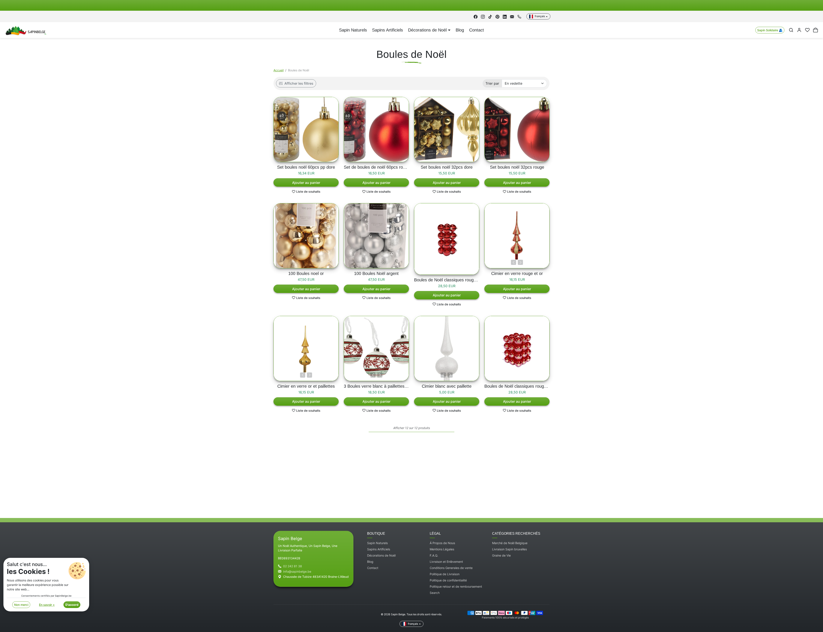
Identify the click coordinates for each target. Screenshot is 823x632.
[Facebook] (475, 16)
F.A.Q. (434, 555)
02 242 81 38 (292, 566)
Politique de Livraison (445, 574)
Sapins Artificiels (387, 30)
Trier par (492, 83)
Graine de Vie (501, 555)
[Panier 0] (815, 30)
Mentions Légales (442, 549)
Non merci (21, 604)
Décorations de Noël (381, 555)
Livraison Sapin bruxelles (509, 549)
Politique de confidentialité (448, 580)
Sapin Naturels (353, 30)
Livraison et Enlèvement (446, 561)
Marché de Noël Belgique (509, 543)
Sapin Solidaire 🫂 (769, 30)
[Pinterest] (497, 16)
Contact (476, 30)
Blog (460, 30)
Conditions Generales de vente (451, 568)
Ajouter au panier (306, 182)
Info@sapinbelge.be (297, 571)
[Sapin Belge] (25, 29)
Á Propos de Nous (442, 543)
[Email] (512, 16)
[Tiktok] (490, 16)
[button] (791, 30)
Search (435, 592)
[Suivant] (520, 262)
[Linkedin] (504, 16)
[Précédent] (513, 262)
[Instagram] (483, 16)
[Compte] (799, 30)
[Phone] (519, 16)
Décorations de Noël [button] (427, 30)
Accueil (278, 70)
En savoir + (47, 604)
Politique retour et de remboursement (456, 586)
